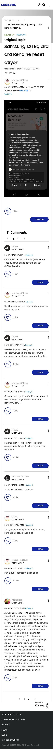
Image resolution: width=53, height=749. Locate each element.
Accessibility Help (11, 714)
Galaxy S (8, 94)
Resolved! (21, 34)
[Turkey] (8, 4)
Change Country (10, 740)
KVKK (4, 735)
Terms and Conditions (13, 719)
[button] (44, 81)
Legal (4, 730)
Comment (39, 219)
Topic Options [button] (43, 28)
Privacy (5, 725)
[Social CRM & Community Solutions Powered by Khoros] (41, 704)
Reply (40, 282)
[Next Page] (23, 238)
